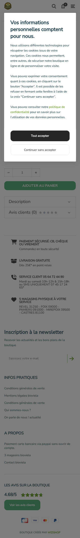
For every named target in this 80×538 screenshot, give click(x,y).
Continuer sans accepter (40, 150)
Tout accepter (40, 136)
